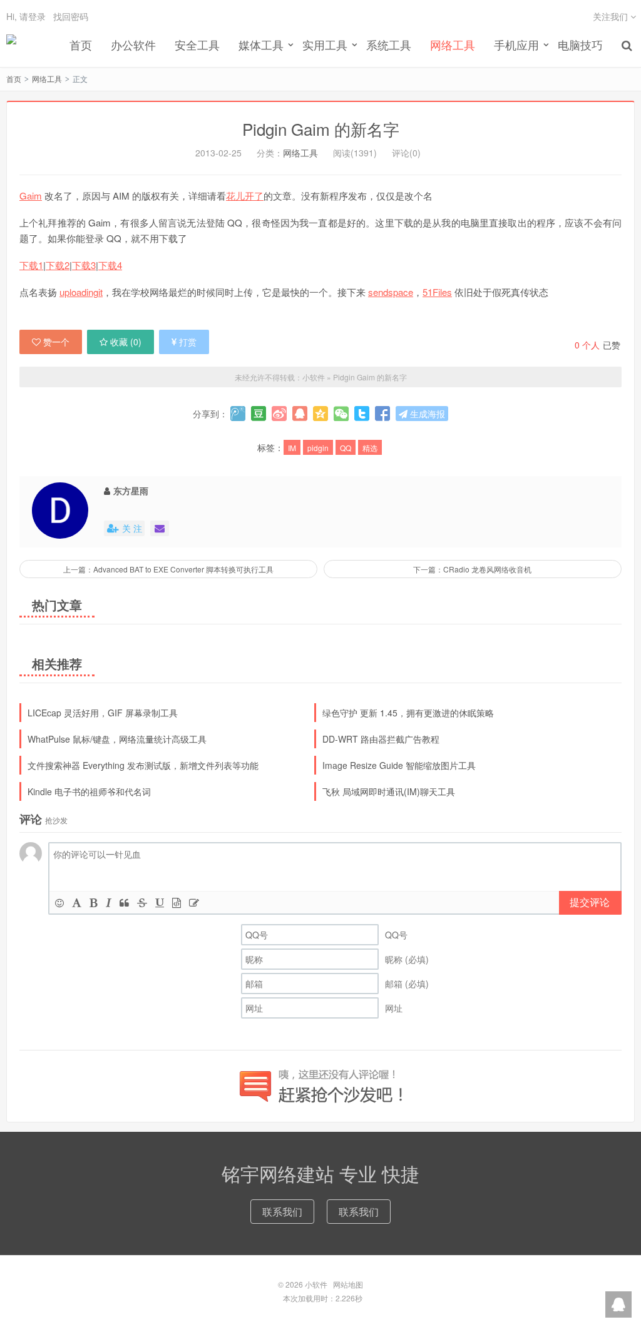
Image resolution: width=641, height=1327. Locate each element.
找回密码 (70, 16)
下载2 (57, 265)
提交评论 (590, 902)
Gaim (30, 195)
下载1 (31, 265)
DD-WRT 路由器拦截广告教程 (380, 739)
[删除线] (142, 902)
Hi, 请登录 (26, 16)
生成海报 (426, 413)
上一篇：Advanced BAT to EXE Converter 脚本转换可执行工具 (168, 569)
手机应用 (516, 44)
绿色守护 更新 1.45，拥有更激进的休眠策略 (408, 712)
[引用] (124, 902)
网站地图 (348, 1284)
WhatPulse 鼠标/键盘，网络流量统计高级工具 (117, 739)
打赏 (188, 341)
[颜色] (76, 902)
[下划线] (159, 902)
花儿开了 (245, 195)
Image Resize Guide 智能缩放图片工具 (399, 765)
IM (292, 447)
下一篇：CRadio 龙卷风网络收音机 (472, 569)
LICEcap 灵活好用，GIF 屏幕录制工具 (103, 712)
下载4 (110, 265)
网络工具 (452, 44)
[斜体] (108, 902)
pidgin (318, 447)
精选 (369, 447)
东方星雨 (130, 490)
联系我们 (282, 1211)
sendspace (390, 291)
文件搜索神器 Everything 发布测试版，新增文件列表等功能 (143, 765)
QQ (345, 447)
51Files (437, 291)
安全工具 (197, 44)
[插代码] (176, 902)
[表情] (59, 902)
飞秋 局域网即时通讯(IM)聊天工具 (388, 791)
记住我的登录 (259, 13)
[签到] (194, 902)
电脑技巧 (580, 44)
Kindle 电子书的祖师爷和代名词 (89, 791)
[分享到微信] (341, 413)
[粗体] (94, 902)
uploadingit (81, 291)
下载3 (84, 265)
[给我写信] (159, 528)
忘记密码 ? (396, 13)
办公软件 (133, 44)
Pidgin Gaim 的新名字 (320, 128)
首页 (80, 44)
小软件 (11, 44)
